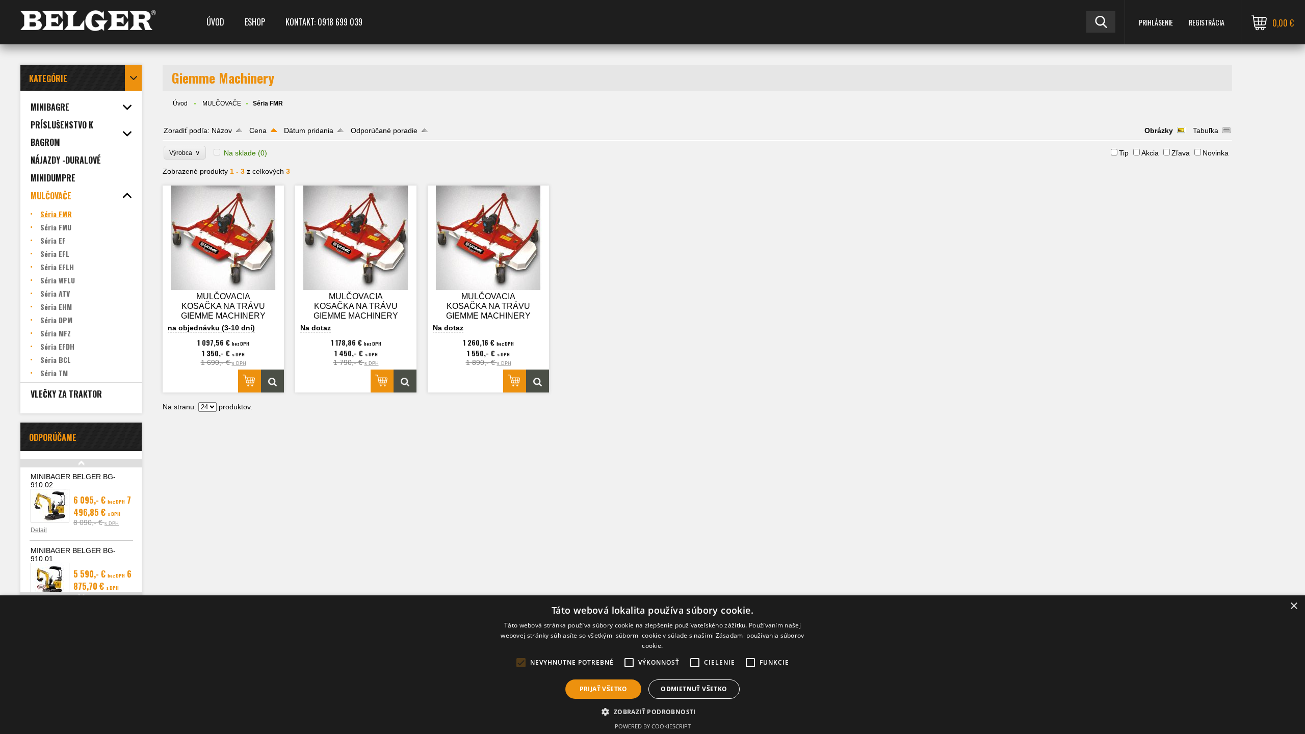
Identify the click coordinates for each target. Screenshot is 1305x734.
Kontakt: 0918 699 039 (323, 22)
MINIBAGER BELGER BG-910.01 (73, 554)
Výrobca (184, 152)
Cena (258, 130)
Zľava (1180, 153)
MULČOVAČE (221, 103)
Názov (222, 130)
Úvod (215, 22)
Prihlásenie (1156, 22)
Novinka (1216, 153)
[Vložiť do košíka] (249, 381)
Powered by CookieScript (653, 726)
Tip (1124, 153)
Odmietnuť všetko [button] (694, 689)
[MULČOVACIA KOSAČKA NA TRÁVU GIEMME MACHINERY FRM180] (488, 238)
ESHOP (255, 22)
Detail (39, 530)
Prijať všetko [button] (604, 689)
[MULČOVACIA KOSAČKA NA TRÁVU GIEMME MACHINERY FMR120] (223, 238)
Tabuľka (1205, 130)
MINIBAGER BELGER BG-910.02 (73, 481)
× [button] (1293, 606)
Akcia (1150, 153)
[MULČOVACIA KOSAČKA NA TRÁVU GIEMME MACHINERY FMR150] (355, 238)
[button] (652, 711)
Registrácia (1206, 22)
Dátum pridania (308, 130)
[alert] (652, 664)
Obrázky (1158, 130)
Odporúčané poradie (384, 130)
